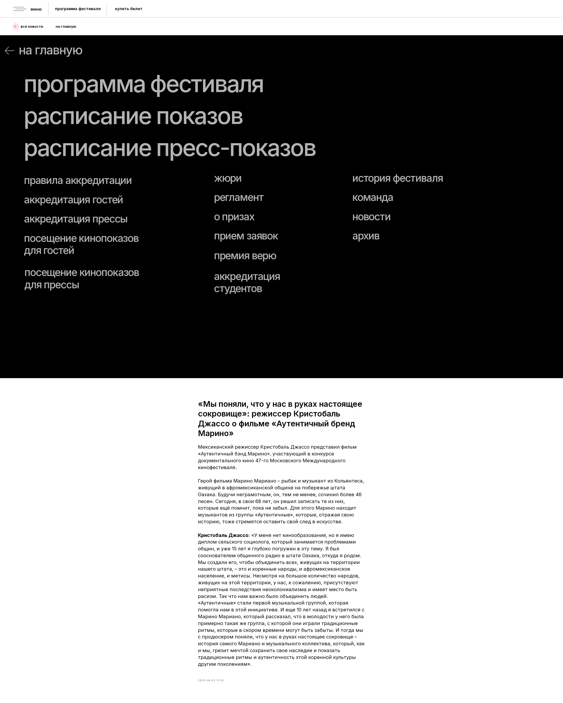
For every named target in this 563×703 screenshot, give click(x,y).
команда (372, 197)
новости (371, 216)
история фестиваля (397, 178)
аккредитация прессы (75, 219)
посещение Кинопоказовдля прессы (81, 278)
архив (365, 235)
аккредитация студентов (247, 282)
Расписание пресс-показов (170, 147)
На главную (50, 50)
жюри (227, 178)
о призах (234, 216)
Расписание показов (133, 115)
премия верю (245, 255)
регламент (238, 197)
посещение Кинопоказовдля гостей (81, 244)
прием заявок (246, 235)
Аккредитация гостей (73, 199)
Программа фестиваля (143, 83)
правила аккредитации (78, 180)
